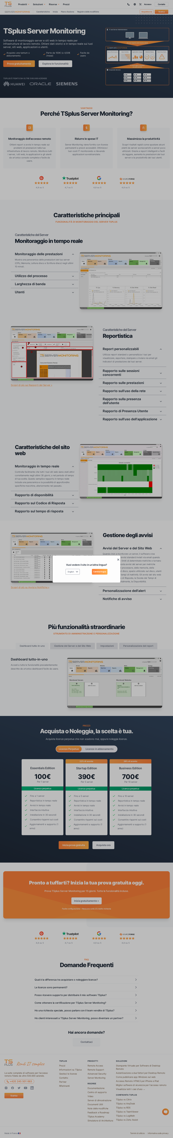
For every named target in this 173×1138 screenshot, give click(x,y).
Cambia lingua (99, 571)
